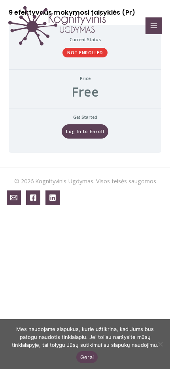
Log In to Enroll (85, 131)
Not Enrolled (85, 52)
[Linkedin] (52, 197)
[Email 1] (14, 197)
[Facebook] (33, 197)
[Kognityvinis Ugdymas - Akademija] (57, 26)
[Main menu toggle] (153, 25)
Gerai (87, 357)
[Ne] (160, 344)
